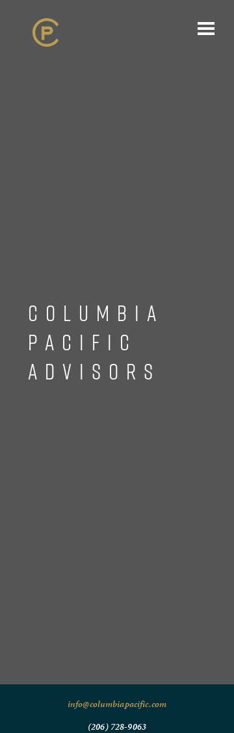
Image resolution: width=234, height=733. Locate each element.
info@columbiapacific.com (117, 704)
